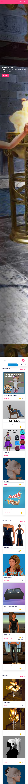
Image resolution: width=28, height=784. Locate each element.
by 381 (5, 609)
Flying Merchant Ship (8, 510)
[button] (2, 2)
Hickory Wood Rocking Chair (9, 424)
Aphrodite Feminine (8, 577)
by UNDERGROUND (8, 638)
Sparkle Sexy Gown (8, 547)
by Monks (6, 427)
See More (22, 369)
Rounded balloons (7, 731)
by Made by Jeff (7, 398)
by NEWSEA (6, 580)
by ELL (5, 484)
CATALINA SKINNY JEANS (9, 665)
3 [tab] (15, 355)
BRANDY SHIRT (7, 635)
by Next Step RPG (7, 513)
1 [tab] (12, 355)
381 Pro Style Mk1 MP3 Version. (10, 606)
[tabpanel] (14, 180)
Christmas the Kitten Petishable (10, 395)
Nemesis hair (6, 481)
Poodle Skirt (6, 452)
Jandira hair (6, 760)
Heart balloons (7, 702)
